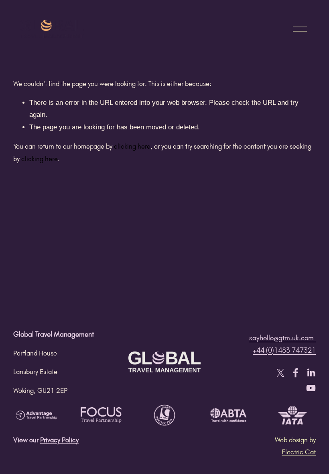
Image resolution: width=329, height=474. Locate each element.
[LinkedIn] (311, 373)
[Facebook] (296, 373)
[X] (280, 373)
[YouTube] (311, 388)
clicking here (132, 146)
